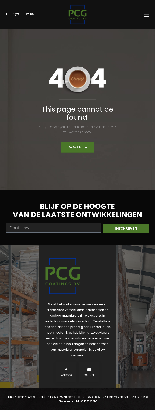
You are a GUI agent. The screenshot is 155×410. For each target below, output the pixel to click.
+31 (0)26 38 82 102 (20, 14)
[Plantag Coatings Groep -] (77, 14)
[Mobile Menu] (146, 14)
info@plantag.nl (119, 396)
